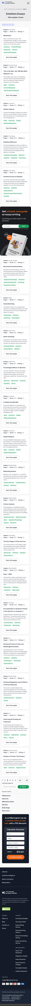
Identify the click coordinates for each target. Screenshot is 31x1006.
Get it (23, 226)
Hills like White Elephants (11, 90)
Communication (20, 482)
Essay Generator (21, 959)
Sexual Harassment (10, 285)
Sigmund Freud (20, 767)
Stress (13, 383)
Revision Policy (15, 999)
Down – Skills (7, 574)
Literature (11, 103)
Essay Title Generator (19, 952)
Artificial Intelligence (8, 875)
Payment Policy (15, 997)
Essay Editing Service (20, 926)
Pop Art (11, 737)
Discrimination (8, 622)
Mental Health (12, 465)
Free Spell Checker (21, 968)
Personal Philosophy (10, 52)
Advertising (7, 315)
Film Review (7, 625)
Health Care (12, 330)
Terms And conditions (18, 228)
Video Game (15, 590)
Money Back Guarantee (8, 1000)
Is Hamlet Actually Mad (10, 402)
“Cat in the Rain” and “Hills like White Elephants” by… (15, 72)
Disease (6, 485)
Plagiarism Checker (21, 956)
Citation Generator (21, 971)
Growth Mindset (16, 47)
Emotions (19, 9)
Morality (6, 196)
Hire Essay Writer (21, 922)
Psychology (11, 9)
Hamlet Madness (8, 437)
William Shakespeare (10, 123)
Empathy (6, 158)
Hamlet (18, 415)
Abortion (6, 380)
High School (15, 735)
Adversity (5, 799)
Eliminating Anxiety (9, 471)
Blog (3, 922)
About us (5, 918)
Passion (14, 49)
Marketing (7, 318)
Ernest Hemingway (9, 88)
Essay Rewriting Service (20, 931)
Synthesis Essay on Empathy (12, 176)
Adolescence (6, 795)
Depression (14, 380)
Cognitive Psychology (10, 155)
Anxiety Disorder (9, 482)
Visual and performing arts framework (12, 720)
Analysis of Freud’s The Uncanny (14, 756)
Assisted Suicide (9, 346)
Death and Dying (8, 336)
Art (9, 638)
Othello (18, 120)
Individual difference (10, 142)
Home (5, 9)
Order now (15, 857)
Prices (4, 928)
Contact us (5, 925)
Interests (23, 735)
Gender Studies (13, 260)
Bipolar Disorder (21, 517)
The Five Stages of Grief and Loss (14, 541)
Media (10, 298)
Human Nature (8, 190)
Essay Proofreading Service (22, 937)
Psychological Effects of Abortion (14, 367)
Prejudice (7, 383)
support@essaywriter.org (10, 980)
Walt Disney (16, 625)
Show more (6, 882)
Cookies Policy (6, 999)
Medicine (17, 349)
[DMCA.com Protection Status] (6, 910)
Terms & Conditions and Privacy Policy (12, 995)
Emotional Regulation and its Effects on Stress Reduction (15, 683)
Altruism (5, 805)
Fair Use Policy (6, 997)
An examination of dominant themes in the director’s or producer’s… (15, 610)
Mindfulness (7, 35)
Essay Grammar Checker (20, 963)
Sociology (11, 603)
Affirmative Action (8, 801)
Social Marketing (8, 304)
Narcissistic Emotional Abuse (12, 266)
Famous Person (13, 65)
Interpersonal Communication (13, 193)
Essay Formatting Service (21, 942)
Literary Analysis (8, 504)
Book (5, 85)
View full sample (11, 57)
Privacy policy (25, 228)
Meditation (7, 49)
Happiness (14, 158)
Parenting (21, 282)
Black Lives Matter (7, 879)
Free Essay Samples (22, 918)
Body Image (6, 808)
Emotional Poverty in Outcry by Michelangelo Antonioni (13, 645)
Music (5, 737)
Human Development (10, 282)
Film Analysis (8, 660)
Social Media (15, 318)
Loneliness (7, 590)
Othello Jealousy (8, 109)
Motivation (22, 158)
